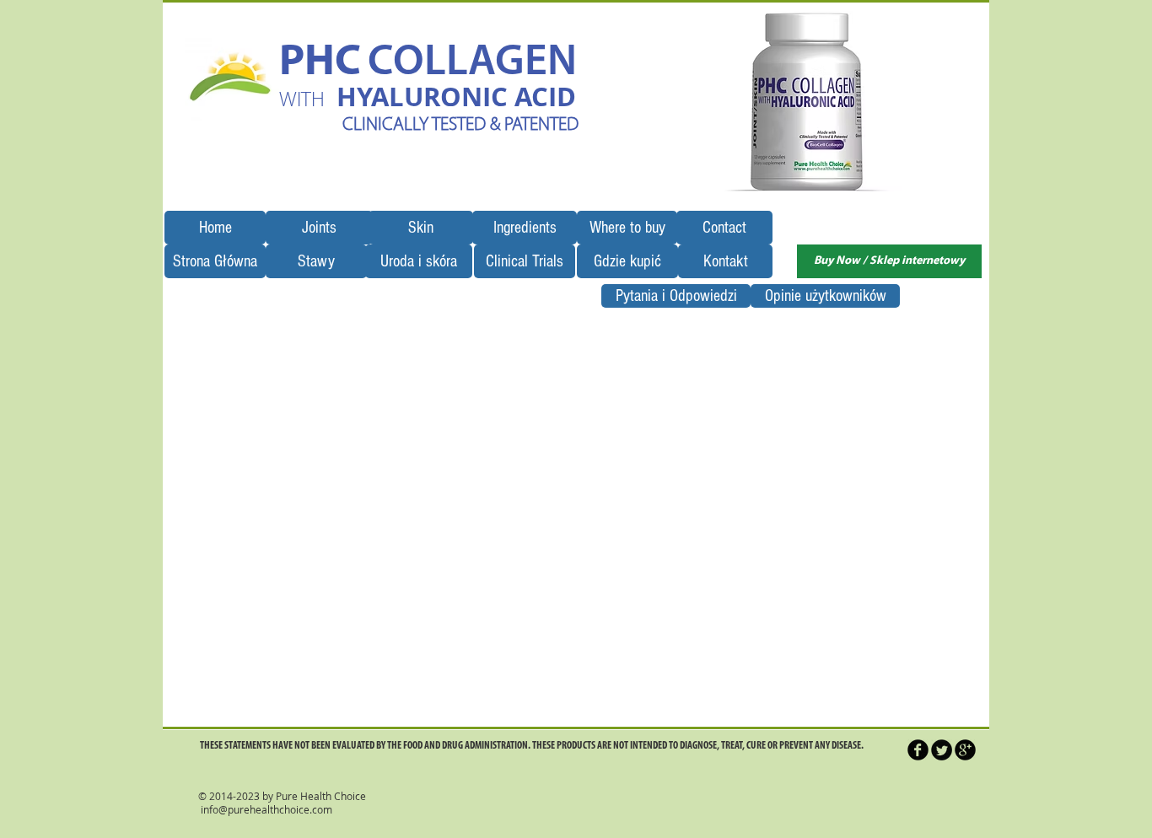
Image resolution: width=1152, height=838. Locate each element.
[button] (810, 101)
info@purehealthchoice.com (266, 809)
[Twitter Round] (941, 749)
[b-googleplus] (965, 749)
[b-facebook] (918, 749)
